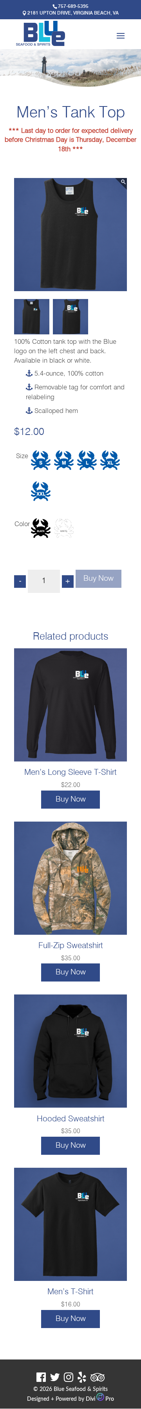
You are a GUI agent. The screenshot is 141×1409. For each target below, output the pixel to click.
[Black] (41, 532)
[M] (64, 464)
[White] (64, 532)
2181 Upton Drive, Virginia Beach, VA (73, 13)
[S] (41, 464)
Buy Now (98, 579)
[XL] (110, 464)
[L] (87, 464)
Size (22, 456)
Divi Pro (100, 1399)
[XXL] (41, 495)
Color (22, 524)
